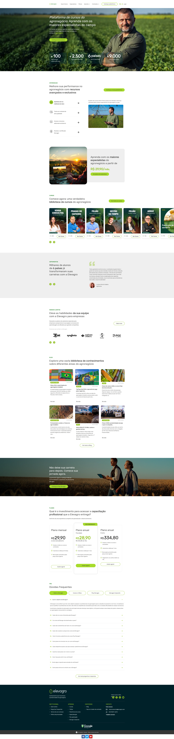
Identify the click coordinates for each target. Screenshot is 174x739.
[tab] (58, 593)
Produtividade (106, 420)
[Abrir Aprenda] (89, 4)
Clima (78, 424)
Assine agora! (61, 567)
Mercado (53, 382)
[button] (120, 4)
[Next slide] (54, 242)
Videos (56, 382)
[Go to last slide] (50, 242)
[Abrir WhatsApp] (171, 736)
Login (125, 4)
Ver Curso (61, 236)
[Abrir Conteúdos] (98, 4)
